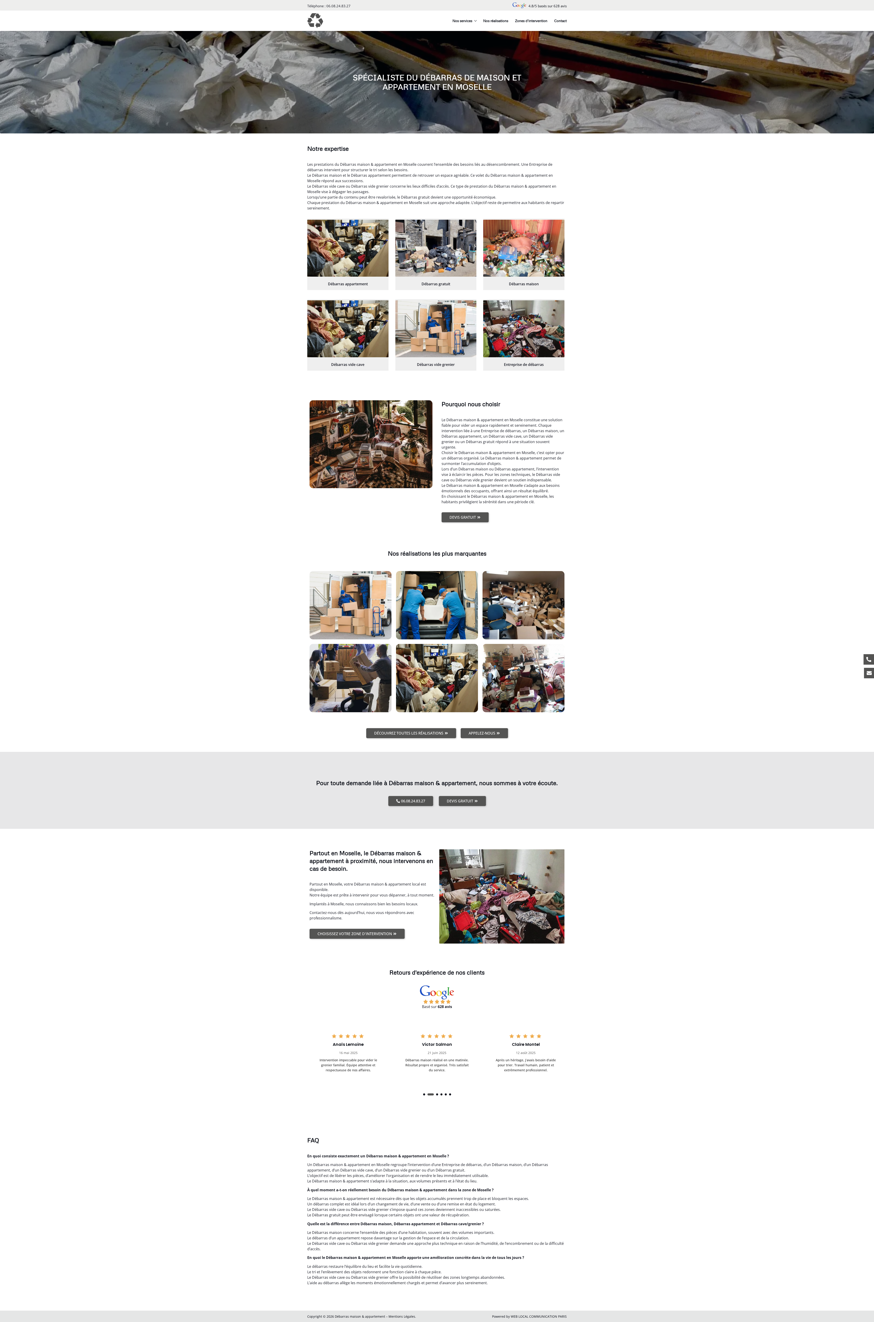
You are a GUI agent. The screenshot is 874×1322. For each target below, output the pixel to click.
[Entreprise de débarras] (523, 328)
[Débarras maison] (523, 248)
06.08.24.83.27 (338, 6)
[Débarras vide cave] (348, 328)
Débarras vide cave (347, 364)
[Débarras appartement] (348, 248)
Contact (560, 21)
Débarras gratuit (436, 283)
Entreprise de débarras (524, 364)
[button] (424, 1094)
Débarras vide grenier (436, 364)
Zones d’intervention (531, 21)
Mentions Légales (402, 1316)
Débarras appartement (348, 283)
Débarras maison (524, 283)
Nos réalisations (495, 21)
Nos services (462, 21)
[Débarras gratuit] (436, 248)
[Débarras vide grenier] (436, 328)
